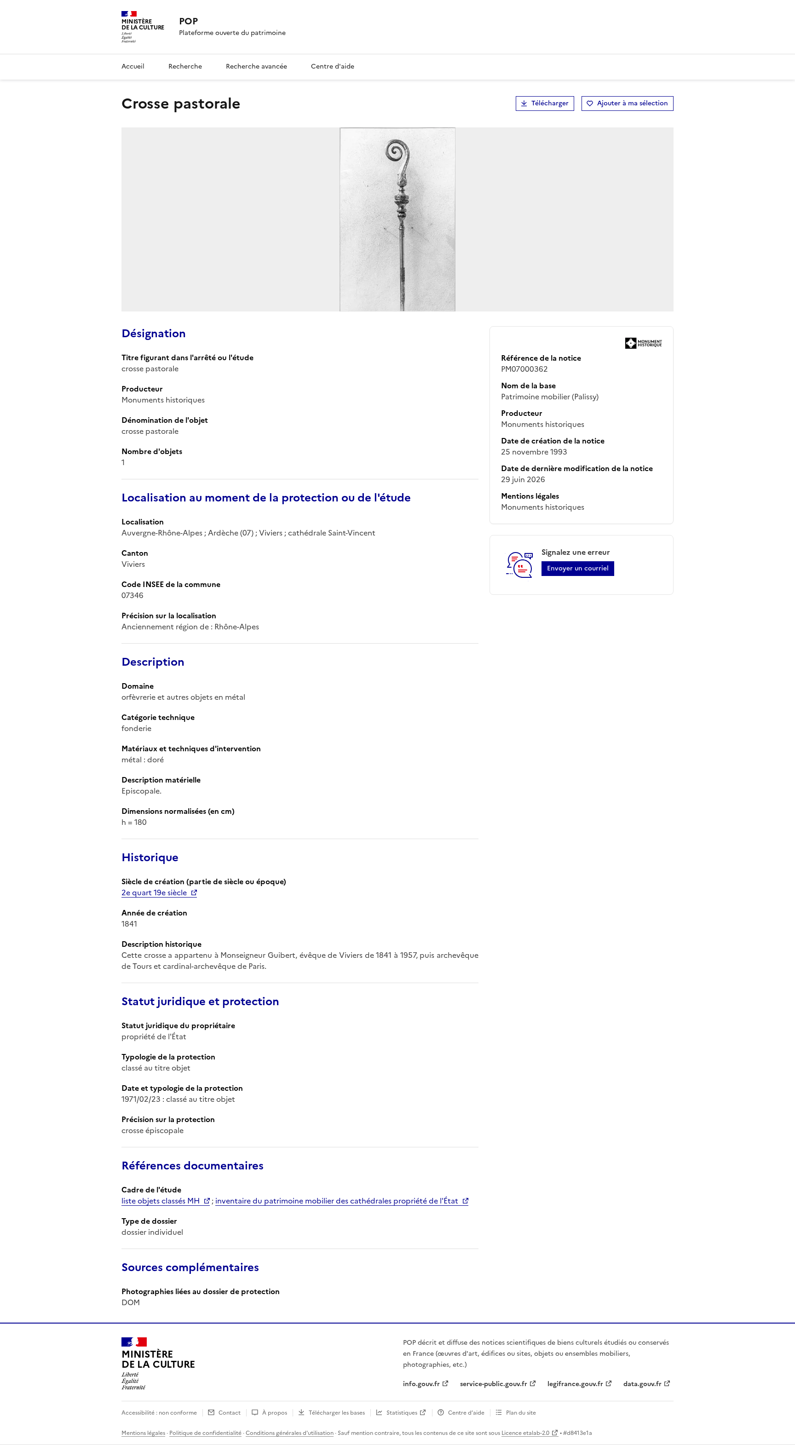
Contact (230, 1413)
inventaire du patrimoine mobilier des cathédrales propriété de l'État (336, 1200)
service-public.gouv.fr (493, 1384)
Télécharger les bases (337, 1413)
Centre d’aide (466, 1413)
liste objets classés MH (160, 1200)
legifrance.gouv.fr (575, 1384)
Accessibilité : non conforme (159, 1413)
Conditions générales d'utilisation (290, 1433)
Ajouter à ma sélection (632, 103)
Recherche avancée (256, 66)
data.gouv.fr (642, 1384)
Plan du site (521, 1413)
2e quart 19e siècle (154, 892)
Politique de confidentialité (205, 1433)
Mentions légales (143, 1433)
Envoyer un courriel (578, 568)
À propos (274, 1413)
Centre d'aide (332, 66)
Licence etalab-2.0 (525, 1433)
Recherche (185, 66)
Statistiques (401, 1413)
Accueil (132, 66)
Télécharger (550, 103)
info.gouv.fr (421, 1384)
